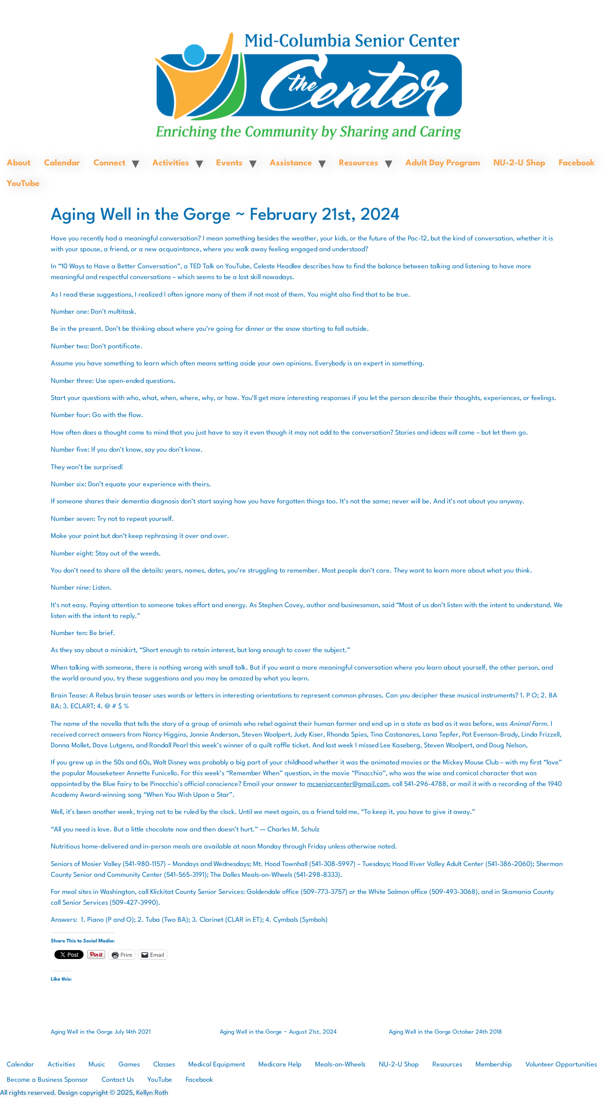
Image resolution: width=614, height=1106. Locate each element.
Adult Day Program (442, 163)
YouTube (23, 184)
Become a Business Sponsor (47, 1080)
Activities (170, 163)
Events (229, 163)
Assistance (291, 163)
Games (129, 1065)
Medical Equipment (216, 1065)
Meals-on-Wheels (340, 1065)
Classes (164, 1065)
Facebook (577, 163)
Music (97, 1065)
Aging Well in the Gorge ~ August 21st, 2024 (278, 1032)
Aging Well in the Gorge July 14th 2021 (101, 1032)
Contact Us (118, 1080)
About (19, 163)
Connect (109, 163)
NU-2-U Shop (519, 163)
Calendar (62, 163)
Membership (494, 1065)
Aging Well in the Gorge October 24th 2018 (445, 1032)
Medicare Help (280, 1065)
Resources (358, 163)
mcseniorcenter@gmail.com (348, 784)
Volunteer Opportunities (561, 1065)
